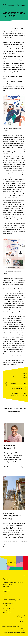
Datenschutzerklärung (6, 626)
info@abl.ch (6, 591)
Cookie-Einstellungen (22, 629)
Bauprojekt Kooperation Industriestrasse (15, 541)
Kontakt (21, 621)
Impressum (16, 626)
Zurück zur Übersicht (14, 563)
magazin (5, 10)
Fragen (21, 617)
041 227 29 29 (6, 590)
